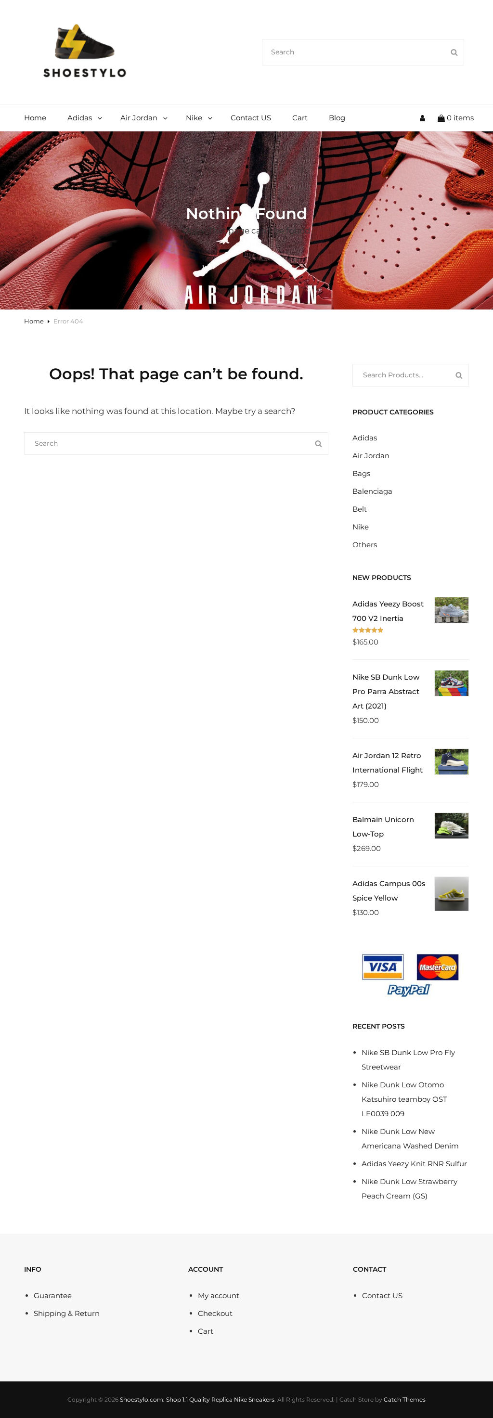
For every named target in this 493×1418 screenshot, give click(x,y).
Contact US (251, 117)
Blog (337, 117)
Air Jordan (138, 117)
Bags (361, 473)
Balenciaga (372, 491)
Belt (359, 509)
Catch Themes (405, 1399)
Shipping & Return (67, 1313)
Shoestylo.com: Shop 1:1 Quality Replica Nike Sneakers (197, 1399)
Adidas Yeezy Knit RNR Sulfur (414, 1163)
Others (364, 544)
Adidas (79, 117)
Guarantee (53, 1295)
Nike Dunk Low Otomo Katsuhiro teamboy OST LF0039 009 (404, 1099)
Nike (194, 117)
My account (218, 1295)
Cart (300, 117)
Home (35, 117)
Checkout (215, 1313)
